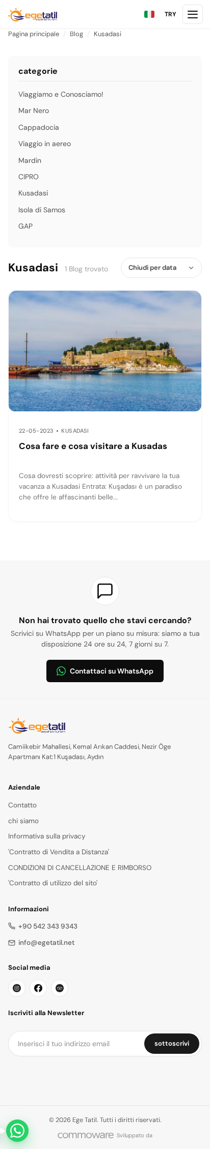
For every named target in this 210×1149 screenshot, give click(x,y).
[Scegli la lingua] (149, 14)
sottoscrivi (171, 1043)
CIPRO (28, 176)
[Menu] (192, 14)
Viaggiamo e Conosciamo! (60, 94)
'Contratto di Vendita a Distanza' (58, 852)
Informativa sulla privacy (47, 836)
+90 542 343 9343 (47, 926)
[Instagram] (16, 988)
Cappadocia (38, 127)
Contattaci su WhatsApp (111, 671)
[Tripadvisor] (59, 988)
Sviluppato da (134, 1135)
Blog (76, 34)
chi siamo (23, 821)
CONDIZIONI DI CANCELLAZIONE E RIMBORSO (79, 867)
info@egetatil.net (46, 942)
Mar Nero (33, 110)
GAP (25, 226)
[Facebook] (38, 988)
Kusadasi (107, 34)
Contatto (22, 805)
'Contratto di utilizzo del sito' (52, 883)
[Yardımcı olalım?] (17, 1130)
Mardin (29, 160)
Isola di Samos (41, 209)
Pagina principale (33, 34)
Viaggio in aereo (44, 143)
